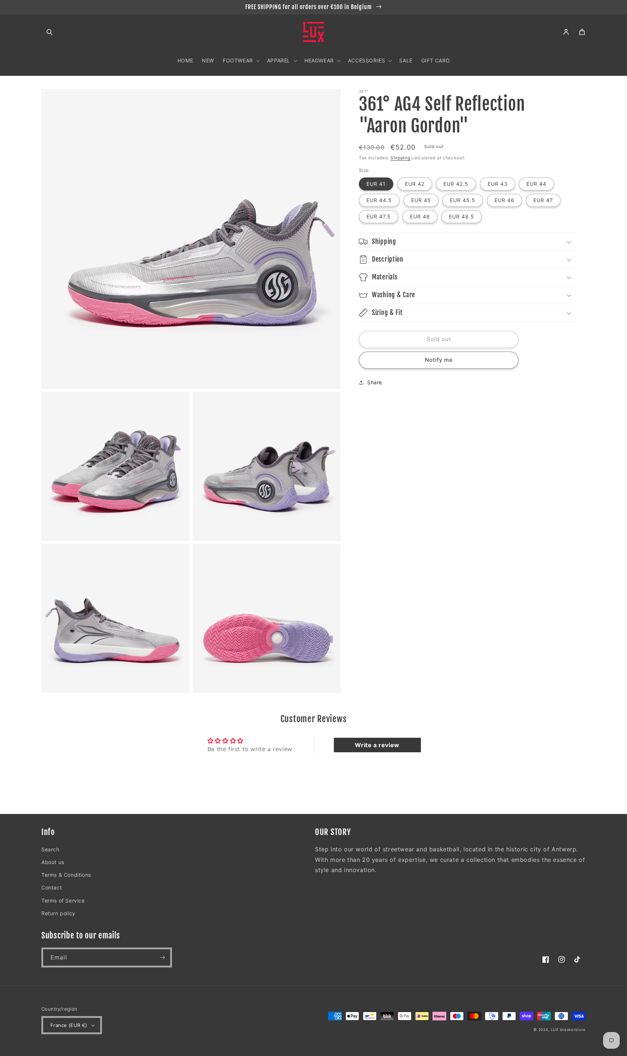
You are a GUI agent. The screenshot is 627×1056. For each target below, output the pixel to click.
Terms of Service (63, 900)
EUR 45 (421, 200)
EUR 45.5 (462, 200)
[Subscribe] (162, 957)
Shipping (400, 157)
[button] (49, 32)
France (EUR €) (68, 1025)
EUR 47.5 (378, 216)
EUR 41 (376, 184)
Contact (51, 887)
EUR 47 (543, 200)
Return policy (58, 913)
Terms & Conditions (66, 875)
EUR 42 (415, 184)
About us (52, 862)
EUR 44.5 (379, 200)
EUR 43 (498, 184)
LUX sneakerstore (568, 1029)
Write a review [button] (377, 745)
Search (50, 849)
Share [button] (374, 382)
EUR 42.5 (455, 184)
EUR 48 (420, 216)
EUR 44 (536, 184)
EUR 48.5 (461, 216)
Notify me (439, 360)
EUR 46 (505, 200)
